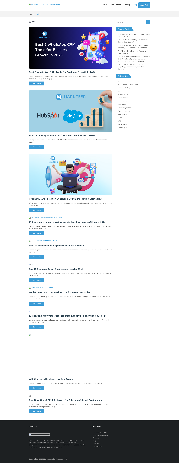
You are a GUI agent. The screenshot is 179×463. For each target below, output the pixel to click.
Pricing (127, 5)
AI (118, 81)
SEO (119, 121)
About (104, 5)
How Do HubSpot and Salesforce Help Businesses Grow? (62, 135)
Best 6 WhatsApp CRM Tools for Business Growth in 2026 (62, 72)
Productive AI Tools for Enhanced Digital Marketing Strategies (65, 199)
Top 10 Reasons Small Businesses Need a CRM (56, 269)
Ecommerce (123, 94)
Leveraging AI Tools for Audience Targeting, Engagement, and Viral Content (131, 67)
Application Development (128, 84)
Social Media (123, 124)
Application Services (101, 435)
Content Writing (124, 88)
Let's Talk (144, 5)
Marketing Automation (127, 108)
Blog (135, 5)
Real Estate (122, 114)
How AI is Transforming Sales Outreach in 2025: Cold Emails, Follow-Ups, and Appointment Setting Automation (134, 59)
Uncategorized (123, 128)
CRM (120, 91)
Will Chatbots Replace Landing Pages (51, 379)
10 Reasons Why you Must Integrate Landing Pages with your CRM (67, 316)
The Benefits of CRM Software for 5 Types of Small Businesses (65, 400)
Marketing (122, 104)
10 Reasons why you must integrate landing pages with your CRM (67, 222)
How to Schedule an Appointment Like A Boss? (56, 245)
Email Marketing (124, 98)
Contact (96, 443)
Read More (37, 83)
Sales (120, 118)
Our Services (115, 5)
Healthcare (122, 101)
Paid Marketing (124, 111)
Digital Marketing (100, 432)
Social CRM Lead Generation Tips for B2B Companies (59, 292)
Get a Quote (97, 446)
